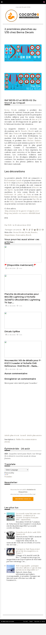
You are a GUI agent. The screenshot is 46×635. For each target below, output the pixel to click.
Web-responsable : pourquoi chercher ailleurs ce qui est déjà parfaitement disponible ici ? (28, 568)
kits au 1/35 (37, 119)
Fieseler (34, 232)
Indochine (34, 197)
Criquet (30, 138)
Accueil (23, 435)
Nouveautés (20, 235)
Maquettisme (9, 235)
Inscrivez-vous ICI (23, 499)
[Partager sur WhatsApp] (40, 229)
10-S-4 (9, 183)
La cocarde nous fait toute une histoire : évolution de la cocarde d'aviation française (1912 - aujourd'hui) (28, 516)
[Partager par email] (43, 229)
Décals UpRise (12, 331)
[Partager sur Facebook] (24, 229)
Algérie (10, 190)
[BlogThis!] (37, 229)
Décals (27, 232)
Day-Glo (36, 199)
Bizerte (36, 187)
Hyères (20, 183)
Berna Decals (10, 110)
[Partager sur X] (27, 229)
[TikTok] (29, 229)
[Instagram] (32, 229)
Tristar (16, 133)
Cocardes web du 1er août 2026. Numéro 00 (28, 533)
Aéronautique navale (13, 180)
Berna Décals (18, 232)
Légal (31, 621)
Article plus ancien (34, 435)
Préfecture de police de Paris (17, 194)
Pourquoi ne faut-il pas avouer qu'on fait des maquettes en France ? (28, 551)
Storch (28, 235)
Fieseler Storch (27, 131)
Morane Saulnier (34, 140)
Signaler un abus (39, 621)
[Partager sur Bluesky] (35, 229)
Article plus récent (11, 435)
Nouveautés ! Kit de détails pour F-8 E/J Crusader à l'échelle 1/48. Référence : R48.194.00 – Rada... (22, 363)
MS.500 (39, 143)
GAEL (11, 201)
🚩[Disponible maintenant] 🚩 (20, 265)
